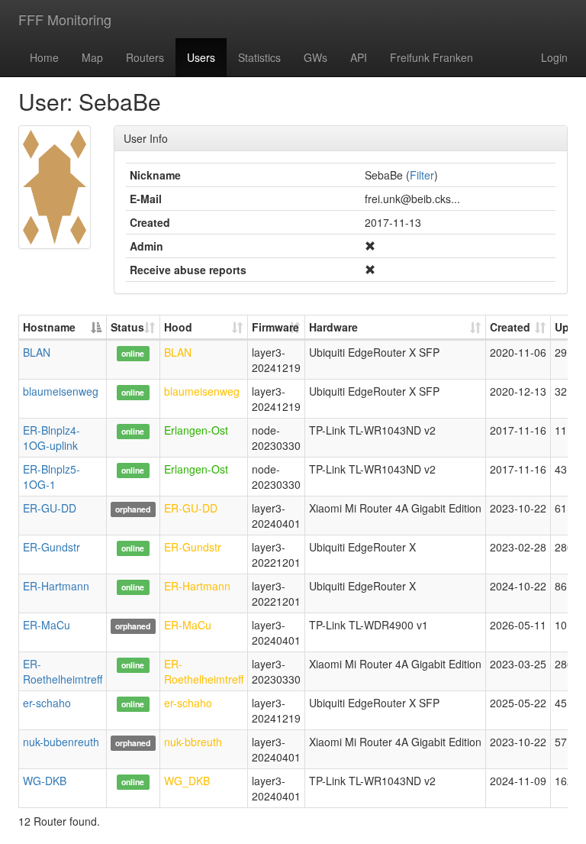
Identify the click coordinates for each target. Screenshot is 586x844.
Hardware (333, 327)
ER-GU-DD (49, 508)
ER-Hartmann (56, 585)
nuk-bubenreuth (61, 741)
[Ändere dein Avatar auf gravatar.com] (54, 187)
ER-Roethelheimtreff (62, 671)
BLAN (36, 352)
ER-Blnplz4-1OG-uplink (51, 437)
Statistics (259, 57)
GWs (315, 57)
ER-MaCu (46, 624)
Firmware (275, 327)
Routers (145, 57)
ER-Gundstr (51, 547)
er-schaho (47, 702)
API (358, 57)
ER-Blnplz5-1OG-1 (51, 476)
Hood (178, 327)
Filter (422, 175)
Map (92, 57)
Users (201, 57)
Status (127, 327)
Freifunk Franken (431, 57)
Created (510, 327)
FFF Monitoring (64, 19)
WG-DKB (44, 780)
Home (44, 57)
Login (554, 57)
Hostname (49, 327)
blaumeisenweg (60, 391)
